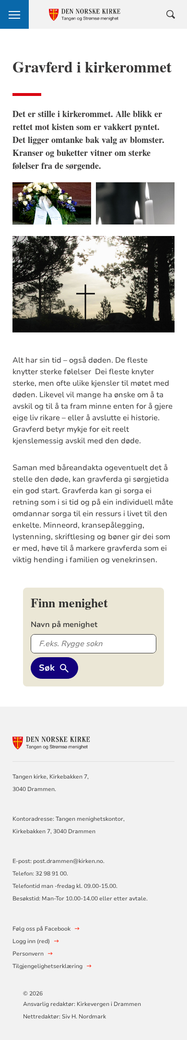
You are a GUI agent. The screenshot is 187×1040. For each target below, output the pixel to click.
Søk (47, 668)
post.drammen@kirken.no (68, 861)
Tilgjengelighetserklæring (47, 966)
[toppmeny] (14, 14)
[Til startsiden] (65, 741)
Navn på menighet (64, 624)
